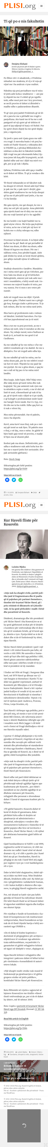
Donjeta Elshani (23, 492)
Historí (33, 1052)
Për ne (6, 1091)
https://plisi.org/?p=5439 (15, 468)
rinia (11, 495)
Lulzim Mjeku (22, 1052)
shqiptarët (34, 1054)
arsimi (6, 495)
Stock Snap (14, 459)
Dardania (13, 1054)
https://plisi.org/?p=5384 (15, 1028)
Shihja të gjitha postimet (21, 71)
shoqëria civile (23, 1054)
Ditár (35, 492)
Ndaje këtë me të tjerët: (13, 475)
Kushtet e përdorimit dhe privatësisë (24, 1091)
